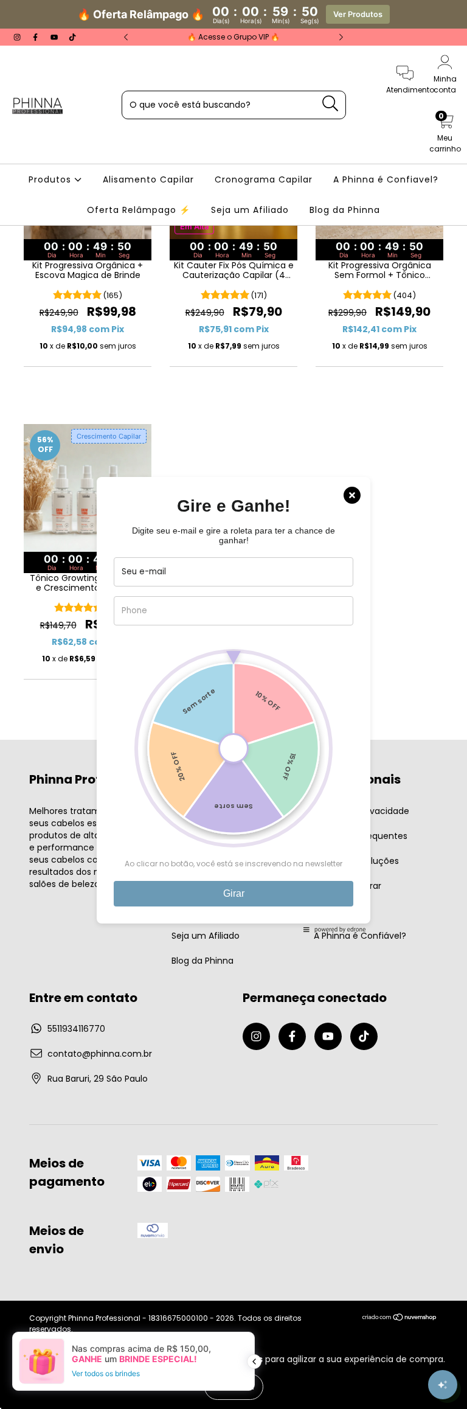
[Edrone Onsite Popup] (233, 704)
